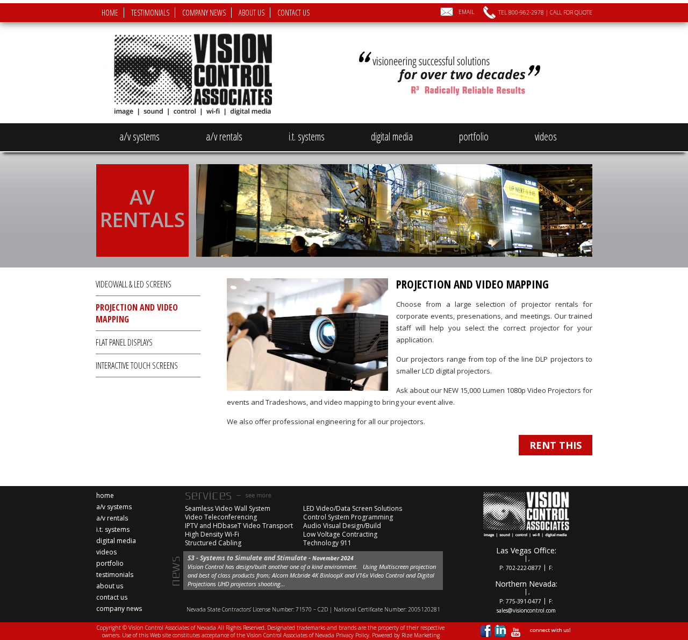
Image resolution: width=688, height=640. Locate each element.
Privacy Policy (352, 635)
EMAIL (466, 12)
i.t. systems (307, 136)
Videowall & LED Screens (133, 284)
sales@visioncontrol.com (526, 610)
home (110, 13)
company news (204, 13)
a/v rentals (224, 136)
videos (546, 136)
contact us (293, 13)
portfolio (474, 136)
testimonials (150, 13)
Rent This (555, 445)
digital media (392, 136)
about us (251, 13)
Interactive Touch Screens (137, 365)
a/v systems (139, 136)
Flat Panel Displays (124, 342)
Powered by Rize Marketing (406, 635)
